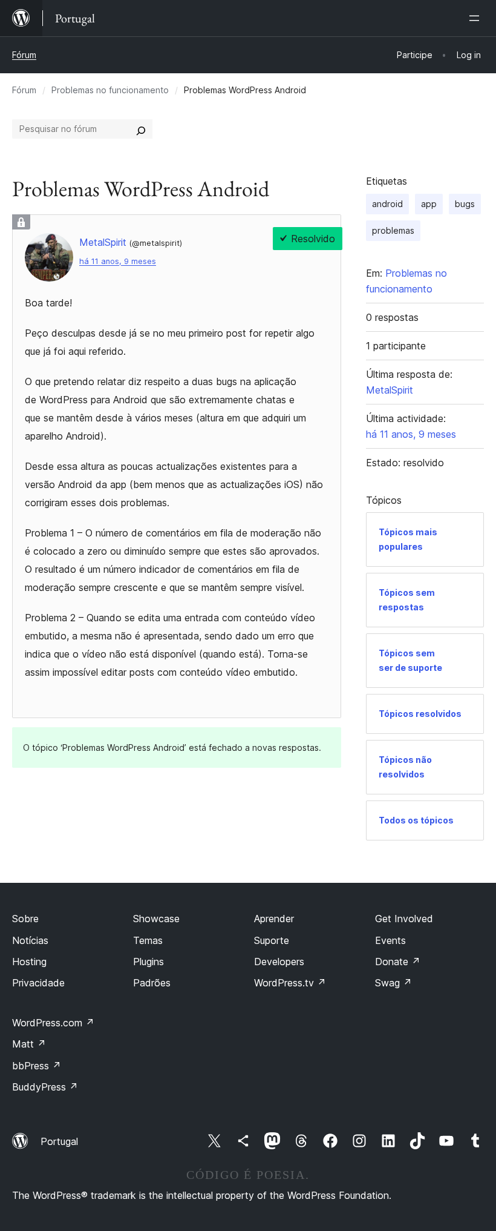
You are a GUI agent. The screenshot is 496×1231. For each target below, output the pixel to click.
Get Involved (404, 919)
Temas (148, 940)
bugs (465, 204)
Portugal (59, 1141)
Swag (393, 983)
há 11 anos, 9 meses (117, 261)
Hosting (29, 961)
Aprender (274, 919)
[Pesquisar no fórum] (140, 129)
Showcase (156, 919)
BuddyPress (45, 1087)
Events (390, 940)
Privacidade (38, 983)
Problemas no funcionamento (110, 90)
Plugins (148, 961)
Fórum (24, 55)
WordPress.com (53, 1023)
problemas (393, 230)
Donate (397, 961)
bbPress (36, 1066)
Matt (29, 1044)
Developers (279, 961)
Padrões (152, 983)
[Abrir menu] (476, 18)
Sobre (25, 919)
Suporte (271, 940)
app (429, 204)
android (387, 204)
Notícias (30, 940)
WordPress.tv (290, 983)
